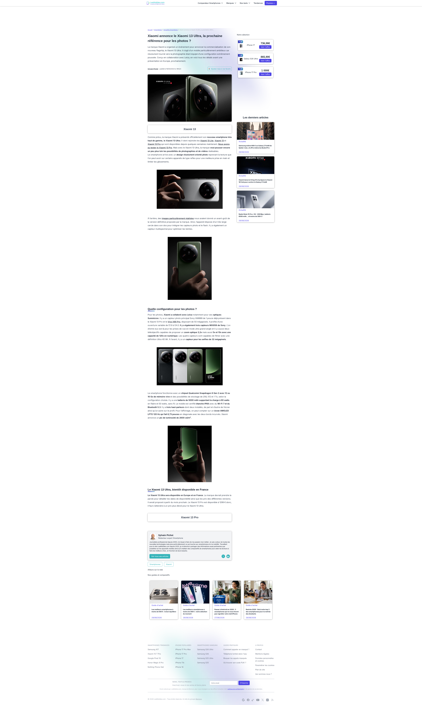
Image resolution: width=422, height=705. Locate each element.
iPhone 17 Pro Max (183, 649)
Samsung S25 (203, 663)
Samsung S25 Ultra (205, 658)
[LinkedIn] (228, 556)
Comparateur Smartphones (209, 3)
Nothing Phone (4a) (156, 667)
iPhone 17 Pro (181, 654)
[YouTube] (258, 700)
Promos (269, 3)
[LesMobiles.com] (155, 3)
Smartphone (158, 30)
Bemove (199, 699)
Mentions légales (262, 654)
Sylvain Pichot (153, 69)
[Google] (243, 700)
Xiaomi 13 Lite (207, 140)
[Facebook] (248, 700)
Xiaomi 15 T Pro (154, 654)
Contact (258, 649)
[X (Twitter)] (223, 556)
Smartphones (155, 564)
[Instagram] (267, 700)
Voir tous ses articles (159, 556)
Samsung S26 (203, 654)
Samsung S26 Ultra (205, 649)
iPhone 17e (179, 663)
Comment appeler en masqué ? (236, 649)
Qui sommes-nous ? (263, 674)
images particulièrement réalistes (178, 218)
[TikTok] (253, 700)
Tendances (258, 3)
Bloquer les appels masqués (235, 658)
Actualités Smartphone (171, 30)
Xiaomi (169, 564)
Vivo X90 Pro (174, 322)
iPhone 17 (179, 658)
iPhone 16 (179, 667)
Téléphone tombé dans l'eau (235, 654)
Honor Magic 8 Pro (156, 663)
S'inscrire (244, 683)
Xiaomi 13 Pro (154, 144)
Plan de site (260, 670)
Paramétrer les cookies (264, 665)
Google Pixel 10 (154, 658)
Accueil (150, 30)
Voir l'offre (265, 47)
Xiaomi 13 (219, 140)
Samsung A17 (153, 649)
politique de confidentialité (236, 689)
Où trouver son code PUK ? (234, 663)
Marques (230, 3)
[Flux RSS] (272, 700)
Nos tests (244, 3)
